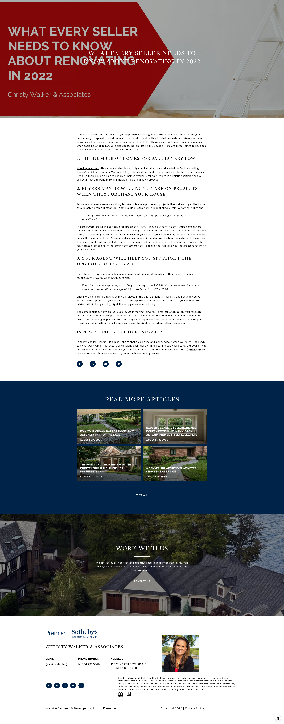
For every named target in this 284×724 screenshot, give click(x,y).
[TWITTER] (65, 685)
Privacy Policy (194, 708)
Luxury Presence (104, 708)
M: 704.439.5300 (89, 664)
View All (142, 495)
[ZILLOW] (81, 685)
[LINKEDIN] (57, 685)
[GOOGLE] (73, 685)
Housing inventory (88, 168)
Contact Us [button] (142, 581)
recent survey (161, 208)
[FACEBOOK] (49, 685)
